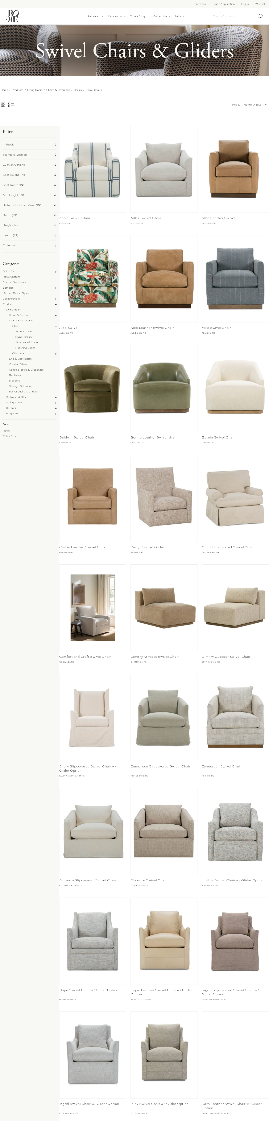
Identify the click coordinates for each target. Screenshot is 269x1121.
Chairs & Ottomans (21, 320)
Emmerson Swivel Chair (221, 766)
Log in (245, 4)
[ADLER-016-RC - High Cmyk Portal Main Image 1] (164, 169)
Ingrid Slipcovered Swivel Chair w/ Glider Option (230, 992)
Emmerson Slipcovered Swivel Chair (161, 766)
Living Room (13, 309)
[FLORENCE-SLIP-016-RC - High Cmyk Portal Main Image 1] (92, 831)
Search (260, 16)
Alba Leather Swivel (218, 218)
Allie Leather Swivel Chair (152, 328)
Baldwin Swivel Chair (77, 437)
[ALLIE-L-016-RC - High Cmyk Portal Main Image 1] (164, 278)
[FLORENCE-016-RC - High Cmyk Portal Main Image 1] (164, 831)
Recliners (15, 375)
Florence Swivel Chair (149, 880)
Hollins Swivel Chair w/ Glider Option (233, 880)
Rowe (6, 430)
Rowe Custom (11, 277)
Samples (8, 287)
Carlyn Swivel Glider (147, 547)
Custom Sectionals (14, 282)
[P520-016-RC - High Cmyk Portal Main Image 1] (92, 169)
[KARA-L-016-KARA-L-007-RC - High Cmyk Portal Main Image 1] (235, 1055)
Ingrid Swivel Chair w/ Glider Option (89, 1104)
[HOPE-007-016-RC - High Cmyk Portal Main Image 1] (92, 941)
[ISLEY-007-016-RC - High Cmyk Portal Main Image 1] (164, 1055)
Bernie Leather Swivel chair (154, 437)
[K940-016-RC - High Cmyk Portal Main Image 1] (92, 388)
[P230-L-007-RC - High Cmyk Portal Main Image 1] (92, 498)
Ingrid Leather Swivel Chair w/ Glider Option (161, 992)
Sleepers (14, 380)
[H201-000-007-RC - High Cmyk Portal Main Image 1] (235, 831)
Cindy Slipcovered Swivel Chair (228, 547)
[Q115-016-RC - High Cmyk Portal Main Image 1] (235, 388)
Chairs (16, 326)
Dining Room (14, 402)
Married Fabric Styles (16, 293)
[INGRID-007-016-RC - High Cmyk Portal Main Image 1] (92, 1055)
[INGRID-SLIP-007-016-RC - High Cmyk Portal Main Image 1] (235, 941)
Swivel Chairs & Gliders (23, 391)
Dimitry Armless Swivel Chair (155, 657)
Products (8, 304)
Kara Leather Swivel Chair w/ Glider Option (232, 1106)
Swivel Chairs (23, 337)
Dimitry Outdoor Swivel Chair (226, 657)
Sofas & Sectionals (21, 315)
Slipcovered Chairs (27, 342)
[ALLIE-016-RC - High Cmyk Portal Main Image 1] (235, 278)
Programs (12, 413)
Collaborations (11, 298)
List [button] (11, 105)
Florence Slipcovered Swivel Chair (87, 880)
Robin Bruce (10, 436)
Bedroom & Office (17, 397)
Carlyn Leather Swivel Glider (83, 547)
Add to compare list (63, 130)
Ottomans (18, 353)
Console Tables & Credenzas (26, 369)
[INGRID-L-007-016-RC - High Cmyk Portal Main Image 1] (164, 941)
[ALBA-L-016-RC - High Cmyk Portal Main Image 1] (235, 169)
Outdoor (11, 408)
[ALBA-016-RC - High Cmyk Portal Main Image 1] (92, 278)
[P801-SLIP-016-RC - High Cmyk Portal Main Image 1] (164, 717)
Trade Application (224, 4)
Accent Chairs (24, 331)
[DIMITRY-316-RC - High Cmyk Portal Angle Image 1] (164, 608)
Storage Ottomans (20, 386)
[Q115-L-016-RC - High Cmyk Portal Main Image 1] (164, 388)
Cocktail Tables (18, 364)
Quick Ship (9, 271)
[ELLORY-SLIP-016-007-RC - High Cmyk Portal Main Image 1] (92, 717)
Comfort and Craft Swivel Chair (85, 657)
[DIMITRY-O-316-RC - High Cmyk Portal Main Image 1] (235, 608)
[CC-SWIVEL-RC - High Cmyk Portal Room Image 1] (92, 608)
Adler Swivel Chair (146, 218)
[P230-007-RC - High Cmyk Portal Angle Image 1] (164, 498)
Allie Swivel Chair (216, 328)
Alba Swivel (69, 328)
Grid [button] (3, 105)
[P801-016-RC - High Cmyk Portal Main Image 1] (235, 717)
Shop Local (200, 4)
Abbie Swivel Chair (75, 218)
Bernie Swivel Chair (218, 437)
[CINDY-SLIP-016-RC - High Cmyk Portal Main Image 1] (235, 498)
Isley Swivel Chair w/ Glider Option (160, 1104)
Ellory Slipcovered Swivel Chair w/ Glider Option (88, 768)
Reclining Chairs (25, 348)
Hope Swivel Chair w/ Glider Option (89, 990)
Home (4, 90)
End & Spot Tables (20, 358)
